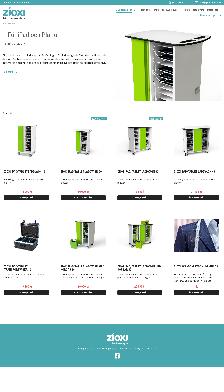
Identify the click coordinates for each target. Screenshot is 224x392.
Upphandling (149, 10)
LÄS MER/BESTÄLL (27, 197)
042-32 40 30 (178, 2)
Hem (4, 23)
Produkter (124, 10)
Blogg (185, 10)
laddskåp (15, 55)
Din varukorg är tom (211, 15)
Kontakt (213, 10)
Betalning (169, 10)
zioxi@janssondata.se (211, 2)
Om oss (198, 10)
